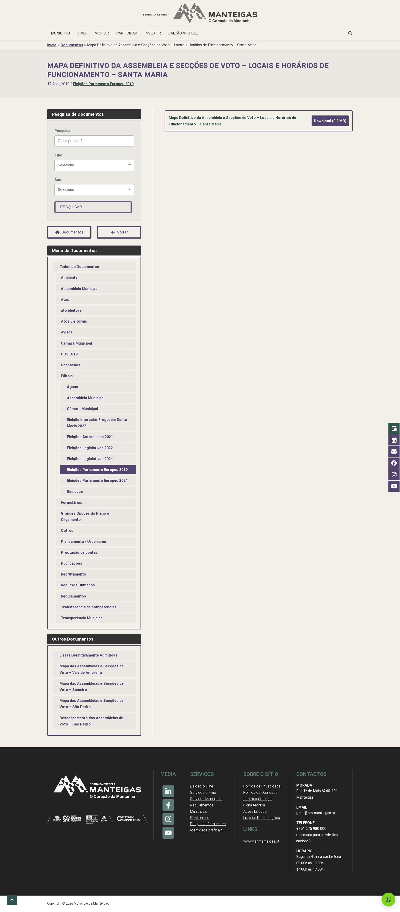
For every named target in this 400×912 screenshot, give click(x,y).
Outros (67, 530)
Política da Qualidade (260, 792)
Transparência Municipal (82, 618)
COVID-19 (69, 354)
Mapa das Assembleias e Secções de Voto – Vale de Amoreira (91, 669)
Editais (67, 376)
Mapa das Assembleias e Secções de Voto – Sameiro (91, 686)
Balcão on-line (201, 786)
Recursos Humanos (78, 585)
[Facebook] (168, 805)
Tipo (58, 155)
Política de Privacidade (262, 786)
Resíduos (75, 491)
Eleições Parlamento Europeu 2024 (97, 480)
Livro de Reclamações (261, 818)
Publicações (71, 563)
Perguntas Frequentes (208, 824)
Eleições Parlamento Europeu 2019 (103, 84)
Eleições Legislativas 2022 (90, 448)
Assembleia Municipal (79, 288)
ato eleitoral (71, 310)
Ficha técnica (254, 805)
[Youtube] (168, 833)
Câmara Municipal (76, 343)
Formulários (71, 502)
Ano (57, 179)
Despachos (70, 365)
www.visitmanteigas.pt (261, 841)
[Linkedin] (168, 791)
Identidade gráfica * (206, 830)
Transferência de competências (88, 607)
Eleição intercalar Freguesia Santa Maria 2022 (97, 422)
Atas (65, 299)
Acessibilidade (255, 811)
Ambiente (69, 277)
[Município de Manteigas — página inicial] (200, 13)
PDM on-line (199, 818)
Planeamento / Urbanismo (83, 541)
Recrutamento (73, 574)
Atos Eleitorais (74, 321)
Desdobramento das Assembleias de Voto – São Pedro (91, 721)
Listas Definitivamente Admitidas (88, 655)
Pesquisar (63, 130)
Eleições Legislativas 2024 (90, 459)
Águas (72, 387)
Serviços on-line (203, 792)
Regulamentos (73, 596)
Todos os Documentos (79, 267)
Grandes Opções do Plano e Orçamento (85, 516)
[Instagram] (168, 819)
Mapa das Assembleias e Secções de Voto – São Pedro (91, 703)
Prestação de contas (79, 552)
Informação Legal (257, 799)
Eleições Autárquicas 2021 (90, 437)
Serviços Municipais (206, 799)
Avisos (67, 332)
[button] (350, 34)
